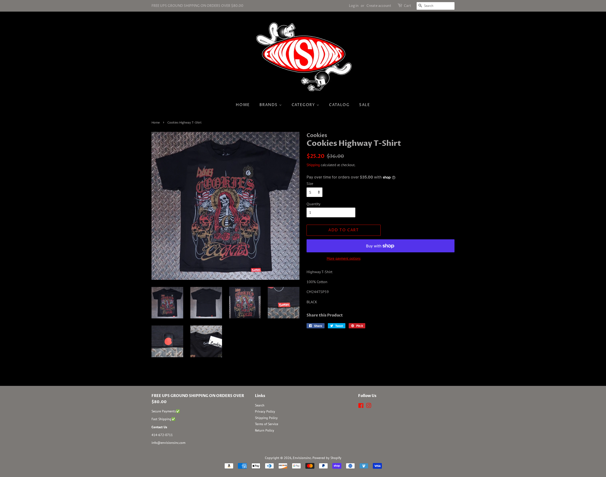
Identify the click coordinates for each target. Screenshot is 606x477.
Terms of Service (266, 424)
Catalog (339, 104)
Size (310, 183)
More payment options (344, 258)
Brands (269, 104)
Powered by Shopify (326, 458)
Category (304, 104)
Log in (354, 6)
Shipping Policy (266, 418)
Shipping (313, 165)
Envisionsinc (302, 458)
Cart (407, 6)
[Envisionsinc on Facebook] (361, 406)
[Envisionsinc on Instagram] (368, 406)
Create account (378, 6)
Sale (364, 104)
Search (259, 405)
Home (243, 104)
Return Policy (264, 430)
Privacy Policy (265, 411)
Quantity (313, 203)
